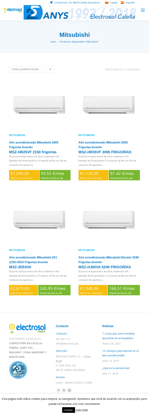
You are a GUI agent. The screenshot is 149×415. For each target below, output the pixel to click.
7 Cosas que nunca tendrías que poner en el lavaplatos (118, 336)
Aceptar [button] (68, 410)
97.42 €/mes (122, 175)
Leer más (82, 410)
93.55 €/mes (52, 175)
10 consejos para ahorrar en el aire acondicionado (120, 353)
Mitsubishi (17, 135)
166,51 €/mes (122, 290)
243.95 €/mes (52, 290)
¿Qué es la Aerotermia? (116, 368)
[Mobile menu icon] (142, 10)
